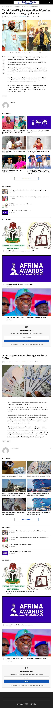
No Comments (31, 16)
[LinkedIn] (3, 66)
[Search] (49, 2)
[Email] (3, 73)
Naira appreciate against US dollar (12, 476)
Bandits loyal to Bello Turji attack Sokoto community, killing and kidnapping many (27, 190)
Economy (23, 361)
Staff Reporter (9, 361)
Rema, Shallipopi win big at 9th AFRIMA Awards (38, 131)
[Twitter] (3, 63)
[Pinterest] (3, 70)
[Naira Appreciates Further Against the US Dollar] (26, 380)
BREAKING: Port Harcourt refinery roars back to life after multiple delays (13, 494)
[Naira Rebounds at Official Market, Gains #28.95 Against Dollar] (14, 504)
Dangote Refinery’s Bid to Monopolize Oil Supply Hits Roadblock (38, 513)
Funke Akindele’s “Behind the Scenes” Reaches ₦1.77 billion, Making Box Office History (38, 172)
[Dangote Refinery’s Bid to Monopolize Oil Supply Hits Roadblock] (39, 504)
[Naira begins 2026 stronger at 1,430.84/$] (39, 467)
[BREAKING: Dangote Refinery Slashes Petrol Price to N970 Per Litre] (39, 485)
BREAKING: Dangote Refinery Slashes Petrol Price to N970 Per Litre (38, 494)
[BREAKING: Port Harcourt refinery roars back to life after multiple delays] (14, 485)
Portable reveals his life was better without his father (12, 171)
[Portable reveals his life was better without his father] (14, 162)
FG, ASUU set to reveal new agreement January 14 (20, 203)
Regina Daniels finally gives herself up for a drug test (38, 152)
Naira (8, 441)
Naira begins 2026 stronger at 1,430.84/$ (38, 476)
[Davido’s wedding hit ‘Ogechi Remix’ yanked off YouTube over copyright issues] (26, 35)
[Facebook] (3, 60)
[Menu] (4, 2)
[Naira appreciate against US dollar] (14, 467)
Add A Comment (26, 178)
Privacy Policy (35, 344)
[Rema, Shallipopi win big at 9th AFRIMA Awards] (39, 122)
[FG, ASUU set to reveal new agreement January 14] (5, 205)
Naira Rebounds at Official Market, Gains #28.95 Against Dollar (13, 513)
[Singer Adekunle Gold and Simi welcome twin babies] (14, 143)
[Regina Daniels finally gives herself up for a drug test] (39, 143)
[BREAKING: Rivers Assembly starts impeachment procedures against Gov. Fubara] (26, 302)
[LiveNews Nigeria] (27, 2)
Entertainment (22, 16)
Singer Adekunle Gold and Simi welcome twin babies (13, 152)
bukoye (8, 16)
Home (3, 6)
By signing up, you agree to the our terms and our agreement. (27, 344)
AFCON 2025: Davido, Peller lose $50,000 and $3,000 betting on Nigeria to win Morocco (13, 132)
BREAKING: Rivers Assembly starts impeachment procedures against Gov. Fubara (26, 318)
